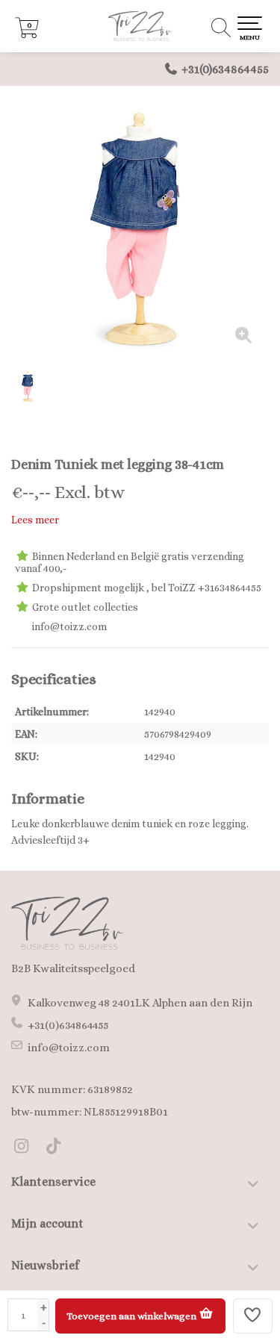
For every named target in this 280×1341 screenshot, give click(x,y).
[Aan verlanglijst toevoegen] (253, 1316)
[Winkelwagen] (27, 34)
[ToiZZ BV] (140, 26)
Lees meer (35, 520)
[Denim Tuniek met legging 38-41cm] (140, 229)
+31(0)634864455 (225, 69)
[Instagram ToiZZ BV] (27, 1148)
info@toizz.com (69, 1047)
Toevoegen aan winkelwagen (132, 1316)
